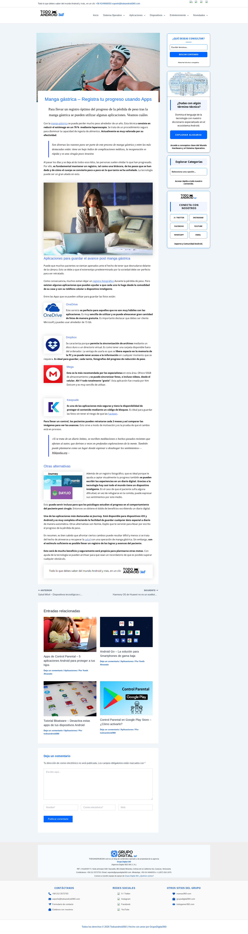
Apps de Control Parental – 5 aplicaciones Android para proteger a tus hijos (69, 661)
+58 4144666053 (103, 3)
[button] (123, 15)
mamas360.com (184, 893)
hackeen (112, 413)
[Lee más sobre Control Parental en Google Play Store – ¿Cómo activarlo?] (126, 698)
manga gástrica (59, 123)
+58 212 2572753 (60, 893)
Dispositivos (156, 15)
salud (88, 539)
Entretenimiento (178, 15)
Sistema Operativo (112, 15)
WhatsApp (179, 235)
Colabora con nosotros (62, 909)
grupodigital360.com (186, 899)
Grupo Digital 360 (124, 862)
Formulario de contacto (62, 904)
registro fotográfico (103, 281)
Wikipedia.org (59, 452)
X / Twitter (179, 217)
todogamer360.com (185, 904)
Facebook (179, 226)
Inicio (95, 15)
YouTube (198, 226)
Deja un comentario (53, 670)
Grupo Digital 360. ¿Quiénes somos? (139, 876)
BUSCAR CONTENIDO (188, 54)
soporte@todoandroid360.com (126, 3)
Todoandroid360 (52, 19)
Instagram (198, 217)
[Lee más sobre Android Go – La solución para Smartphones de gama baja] (126, 632)
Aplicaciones (136, 15)
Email (198, 235)
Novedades (199, 15)
